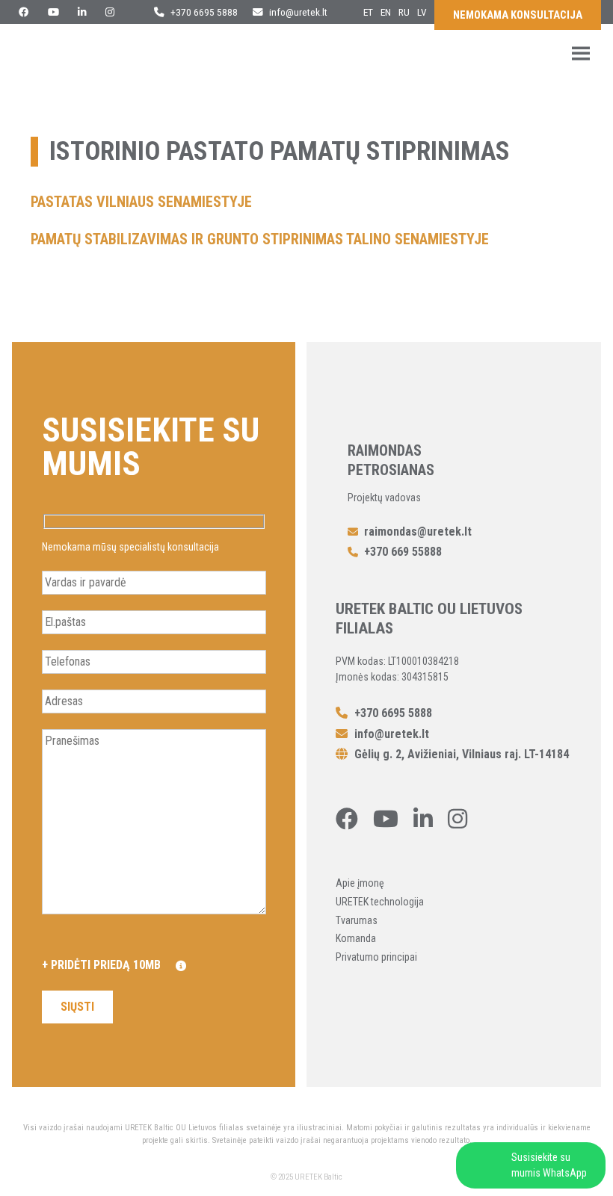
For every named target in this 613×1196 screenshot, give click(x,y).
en (386, 12)
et (368, 12)
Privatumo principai (376, 957)
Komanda (356, 938)
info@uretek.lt (298, 12)
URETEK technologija (380, 902)
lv (422, 12)
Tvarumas (357, 920)
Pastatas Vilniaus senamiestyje (141, 202)
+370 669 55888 (403, 552)
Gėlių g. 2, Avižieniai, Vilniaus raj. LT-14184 (460, 754)
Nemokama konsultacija (517, 15)
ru (404, 12)
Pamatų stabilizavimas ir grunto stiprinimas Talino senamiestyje (260, 239)
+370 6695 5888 (203, 12)
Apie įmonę (360, 883)
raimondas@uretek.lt (418, 531)
